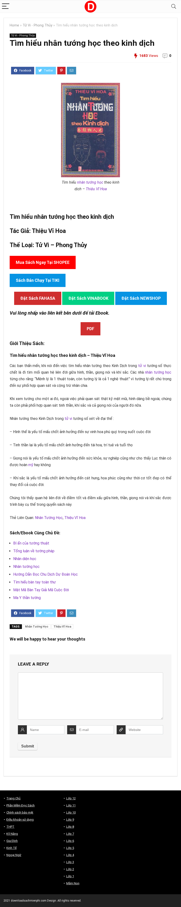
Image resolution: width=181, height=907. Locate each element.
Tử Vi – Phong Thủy (61, 245)
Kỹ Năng (12, 833)
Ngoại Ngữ (13, 855)
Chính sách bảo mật (19, 812)
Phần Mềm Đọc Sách (20, 805)
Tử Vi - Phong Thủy (37, 25)
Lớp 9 (70, 819)
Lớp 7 (70, 833)
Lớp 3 (70, 862)
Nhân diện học (24, 559)
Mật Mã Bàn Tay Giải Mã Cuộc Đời (41, 590)
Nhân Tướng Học (49, 517)
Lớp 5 (70, 848)
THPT (10, 826)
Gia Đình (12, 841)
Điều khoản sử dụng (20, 819)
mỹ (30, 465)
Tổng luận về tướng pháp (33, 551)
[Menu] (5, 6)
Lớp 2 (70, 869)
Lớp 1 (70, 876)
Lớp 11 (71, 805)
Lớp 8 (70, 826)
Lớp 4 (70, 855)
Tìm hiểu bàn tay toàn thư (34, 582)
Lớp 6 (70, 841)
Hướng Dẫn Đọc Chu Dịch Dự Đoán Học (45, 574)
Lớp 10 (71, 812)
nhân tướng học (90, 182)
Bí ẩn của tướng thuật (31, 543)
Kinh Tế (11, 848)
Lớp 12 (71, 798)
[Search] (173, 6)
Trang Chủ (13, 798)
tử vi (142, 365)
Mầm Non (72, 883)
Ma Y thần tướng (27, 597)
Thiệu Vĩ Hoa (96, 189)
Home (14, 25)
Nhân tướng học (26, 566)
